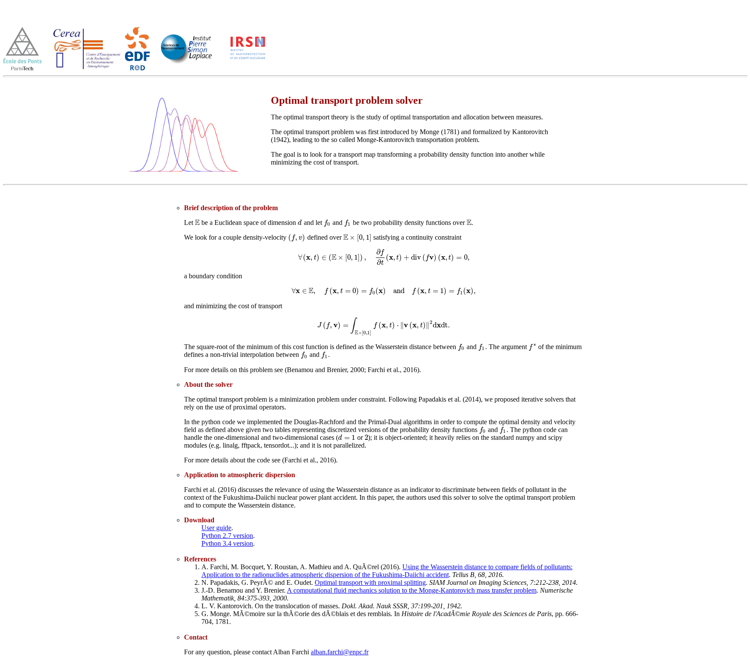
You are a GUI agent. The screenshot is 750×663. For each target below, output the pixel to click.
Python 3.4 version (227, 543)
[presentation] (197, 222)
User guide (216, 527)
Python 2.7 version (227, 535)
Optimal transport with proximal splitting (370, 582)
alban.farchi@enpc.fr (339, 652)
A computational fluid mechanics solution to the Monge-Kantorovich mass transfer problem (411, 590)
